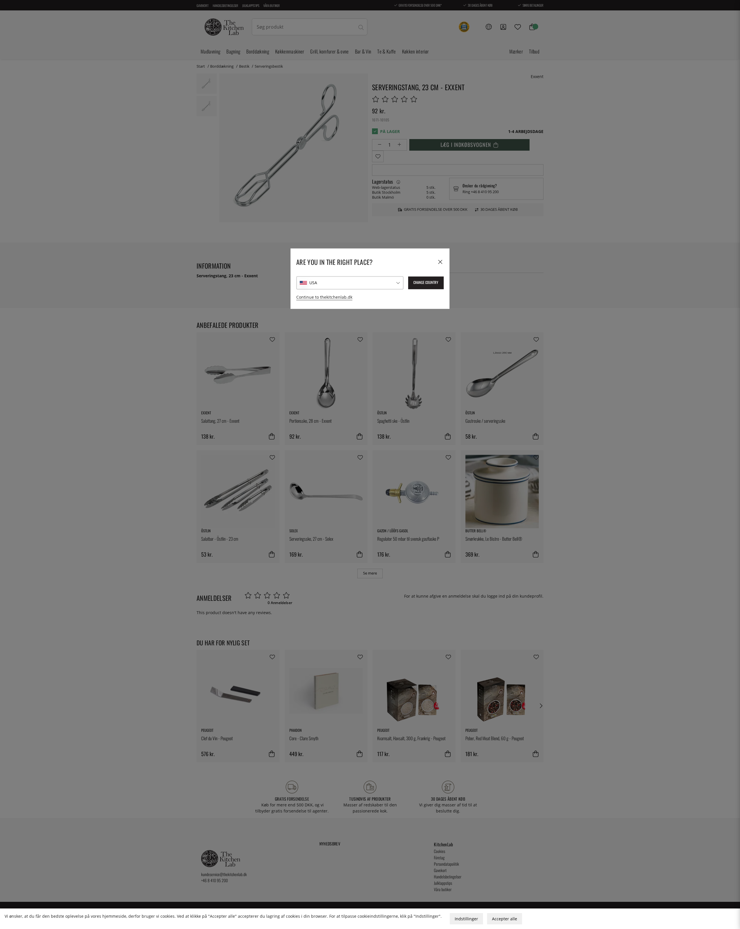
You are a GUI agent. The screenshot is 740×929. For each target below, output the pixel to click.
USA (313, 283)
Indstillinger (466, 918)
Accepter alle (504, 918)
